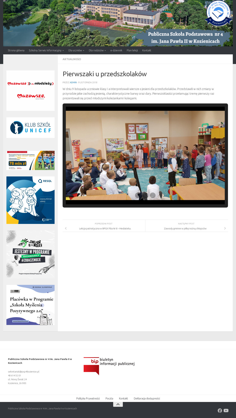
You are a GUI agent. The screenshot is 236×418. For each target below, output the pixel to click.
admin (73, 82)
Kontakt (146, 50)
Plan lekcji (132, 50)
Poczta (109, 398)
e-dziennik (116, 50)
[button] (138, 195)
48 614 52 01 (14, 375)
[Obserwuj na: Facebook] (220, 410)
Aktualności (72, 59)
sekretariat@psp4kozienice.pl (23, 371)
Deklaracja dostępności (147, 398)
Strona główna (16, 50)
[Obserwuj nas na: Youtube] (225, 410)
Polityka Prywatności (88, 398)
